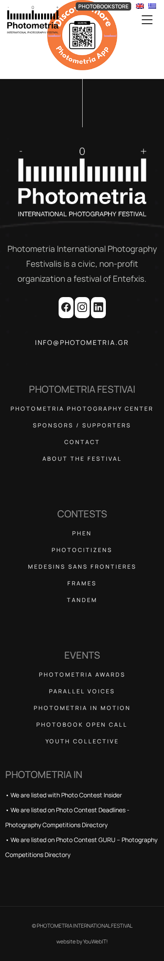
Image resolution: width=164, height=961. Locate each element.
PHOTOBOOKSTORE (103, 6)
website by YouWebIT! (82, 941)
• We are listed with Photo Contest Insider (63, 795)
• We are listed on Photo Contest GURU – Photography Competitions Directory (81, 847)
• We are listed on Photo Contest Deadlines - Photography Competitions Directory (67, 817)
